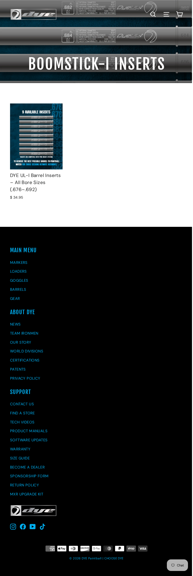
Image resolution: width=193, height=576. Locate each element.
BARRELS (18, 289)
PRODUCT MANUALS (28, 431)
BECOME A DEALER (27, 467)
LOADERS (18, 271)
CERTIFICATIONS (25, 360)
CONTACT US (22, 404)
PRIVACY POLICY (25, 378)
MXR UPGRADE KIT (26, 494)
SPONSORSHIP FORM (29, 476)
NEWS (15, 324)
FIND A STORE (22, 413)
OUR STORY (20, 342)
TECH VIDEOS (22, 422)
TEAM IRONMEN (24, 333)
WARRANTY (20, 449)
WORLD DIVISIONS (26, 351)
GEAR (15, 298)
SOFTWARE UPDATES (28, 440)
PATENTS (18, 369)
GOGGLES (19, 280)
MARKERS (19, 262)
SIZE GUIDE (20, 458)
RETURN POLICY (24, 485)
